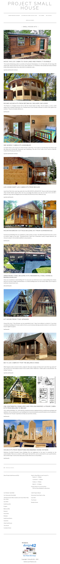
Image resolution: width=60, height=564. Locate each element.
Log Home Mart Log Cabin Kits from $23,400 (22, 187)
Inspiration (6, 520)
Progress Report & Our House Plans (38, 486)
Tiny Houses (49, 15)
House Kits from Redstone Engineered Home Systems (26, 450)
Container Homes (7, 527)
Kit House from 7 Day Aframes (16, 319)
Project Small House (30, 6)
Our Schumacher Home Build (10, 495)
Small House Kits (10, 69)
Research (6, 511)
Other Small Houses (8, 523)
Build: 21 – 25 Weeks (37, 484)
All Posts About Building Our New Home (41, 488)
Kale (25, 561)
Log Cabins (41, 15)
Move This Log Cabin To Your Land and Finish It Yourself (27, 61)
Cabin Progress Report (14, 15)
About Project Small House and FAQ (11, 475)
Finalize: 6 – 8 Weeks (37, 481)
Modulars (6, 516)
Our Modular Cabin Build (9, 492)
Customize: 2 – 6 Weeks (38, 479)
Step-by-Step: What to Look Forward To (39, 475)
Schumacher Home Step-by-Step (29, 15)
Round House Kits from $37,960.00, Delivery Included (26, 103)
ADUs (5, 285)
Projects (5, 506)
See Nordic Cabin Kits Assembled (17, 145)
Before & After (7, 508)
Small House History (8, 518)
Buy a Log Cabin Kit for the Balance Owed (21, 363)
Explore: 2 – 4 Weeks (37, 477)
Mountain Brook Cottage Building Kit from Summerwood (28, 230)
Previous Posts (10, 467)
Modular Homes (30, 20)
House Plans (6, 513)
